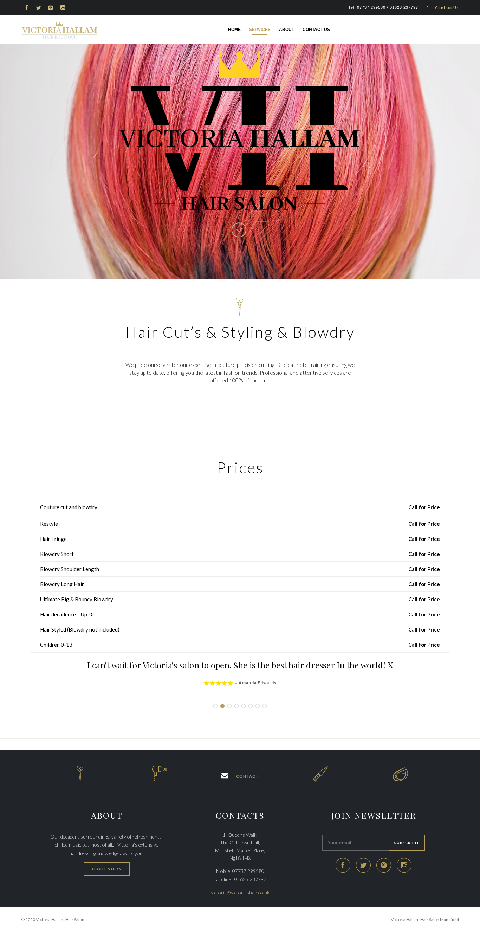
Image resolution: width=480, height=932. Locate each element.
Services (260, 29)
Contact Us (447, 7)
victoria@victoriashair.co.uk (240, 892)
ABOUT (286, 29)
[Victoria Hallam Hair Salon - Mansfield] (60, 30)
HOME (234, 29)
